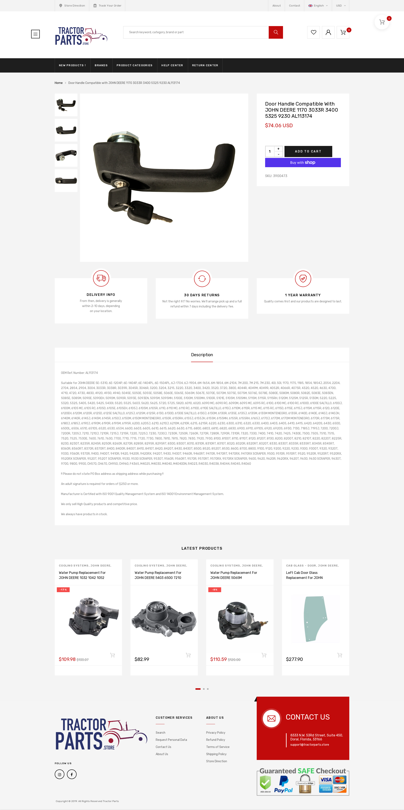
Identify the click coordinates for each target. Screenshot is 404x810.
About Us (162, 754)
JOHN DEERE (100, 565)
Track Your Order (110, 5)
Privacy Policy (215, 733)
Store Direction (74, 5)
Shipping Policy (216, 754)
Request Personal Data (171, 740)
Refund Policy (215, 740)
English (318, 5)
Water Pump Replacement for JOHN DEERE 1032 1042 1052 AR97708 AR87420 (82, 578)
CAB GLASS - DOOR (301, 565)
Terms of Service (218, 747)
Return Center (205, 65)
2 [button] (204, 689)
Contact (294, 5)
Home (59, 83)
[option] (164, 178)
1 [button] (198, 689)
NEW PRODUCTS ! (72, 65)
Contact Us (163, 747)
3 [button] (208, 689)
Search (160, 733)
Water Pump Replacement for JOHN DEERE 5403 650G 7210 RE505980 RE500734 (158, 578)
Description (202, 354)
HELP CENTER (172, 65)
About (276, 5)
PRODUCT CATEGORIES (135, 65)
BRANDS (101, 65)
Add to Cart (308, 151)
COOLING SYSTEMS (74, 565)
